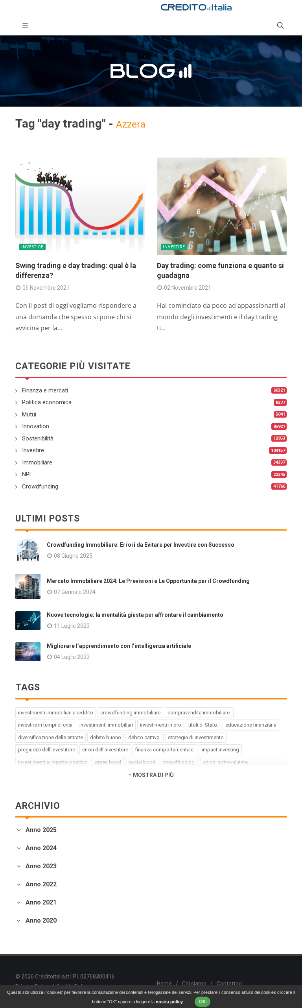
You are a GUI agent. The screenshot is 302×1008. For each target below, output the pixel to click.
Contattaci (230, 983)
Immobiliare (37, 462)
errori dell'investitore (105, 750)
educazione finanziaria (250, 725)
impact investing (220, 750)
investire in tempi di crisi (45, 725)
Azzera (130, 124)
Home (164, 983)
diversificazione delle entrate (50, 737)
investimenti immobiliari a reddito (55, 713)
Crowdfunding (40, 486)
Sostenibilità (37, 438)
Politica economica (47, 402)
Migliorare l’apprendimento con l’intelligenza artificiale (119, 646)
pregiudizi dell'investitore (46, 750)
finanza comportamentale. (165, 750)
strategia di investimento (196, 737)
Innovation (35, 426)
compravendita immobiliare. (199, 713)
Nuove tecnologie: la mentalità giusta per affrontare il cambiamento (135, 615)
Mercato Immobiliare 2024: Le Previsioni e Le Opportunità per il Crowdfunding (148, 581)
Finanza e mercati (45, 390)
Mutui (29, 414)
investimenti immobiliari (106, 725)
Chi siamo (194, 983)
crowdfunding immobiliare (130, 713)
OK (202, 1001)
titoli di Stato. (203, 725)
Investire (32, 247)
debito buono (105, 737)
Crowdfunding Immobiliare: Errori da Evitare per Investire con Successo (140, 545)
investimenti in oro (160, 725)
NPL (27, 474)
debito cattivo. (144, 737)
